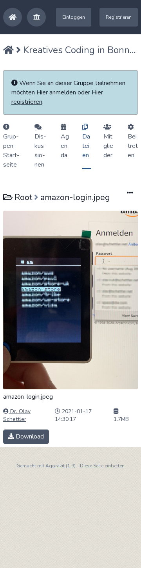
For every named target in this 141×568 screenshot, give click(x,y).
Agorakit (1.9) (60, 466)
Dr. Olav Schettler (17, 415)
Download (29, 436)
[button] (36, 17)
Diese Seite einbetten (102, 466)
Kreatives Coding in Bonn (76, 50)
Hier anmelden (56, 92)
